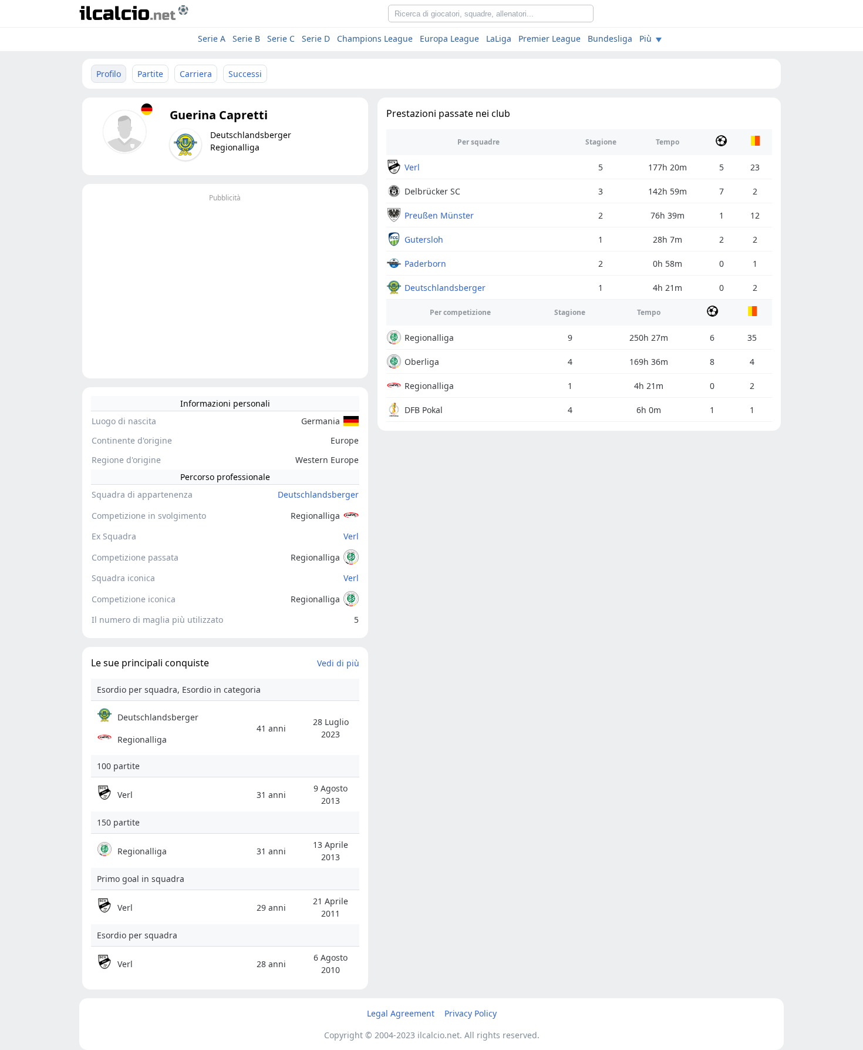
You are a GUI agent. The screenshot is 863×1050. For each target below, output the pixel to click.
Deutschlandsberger (318, 494)
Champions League (375, 38)
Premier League (549, 38)
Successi (245, 73)
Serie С (281, 38)
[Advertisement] (225, 287)
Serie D (316, 38)
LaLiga (498, 38)
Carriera (196, 73)
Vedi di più (338, 663)
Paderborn (425, 263)
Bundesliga (610, 38)
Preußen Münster (439, 215)
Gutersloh (423, 239)
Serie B (246, 38)
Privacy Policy (470, 1013)
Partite (150, 73)
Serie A (211, 38)
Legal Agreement (400, 1013)
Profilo (108, 73)
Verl (351, 536)
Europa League (449, 38)
